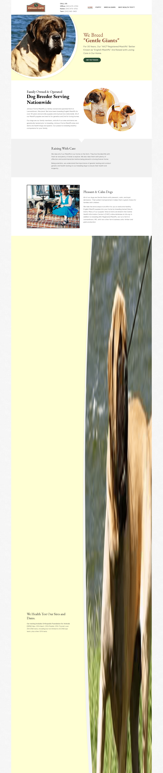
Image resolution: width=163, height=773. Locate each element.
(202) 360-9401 (70, 11)
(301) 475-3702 (71, 9)
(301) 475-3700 (72, 6)
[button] (92, 60)
